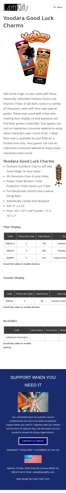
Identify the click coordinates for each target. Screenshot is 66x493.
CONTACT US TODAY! (33, 441)
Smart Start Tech (41, 478)
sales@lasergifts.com (43, 472)
